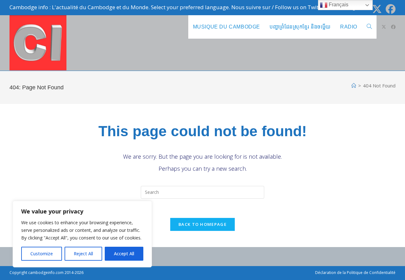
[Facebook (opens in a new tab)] (390, 9)
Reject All (83, 254)
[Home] (354, 85)
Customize (41, 254)
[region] (82, 234)
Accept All (124, 254)
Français (337, 4)
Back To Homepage (202, 224)
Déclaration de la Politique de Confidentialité (355, 272)
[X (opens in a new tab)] (377, 9)
